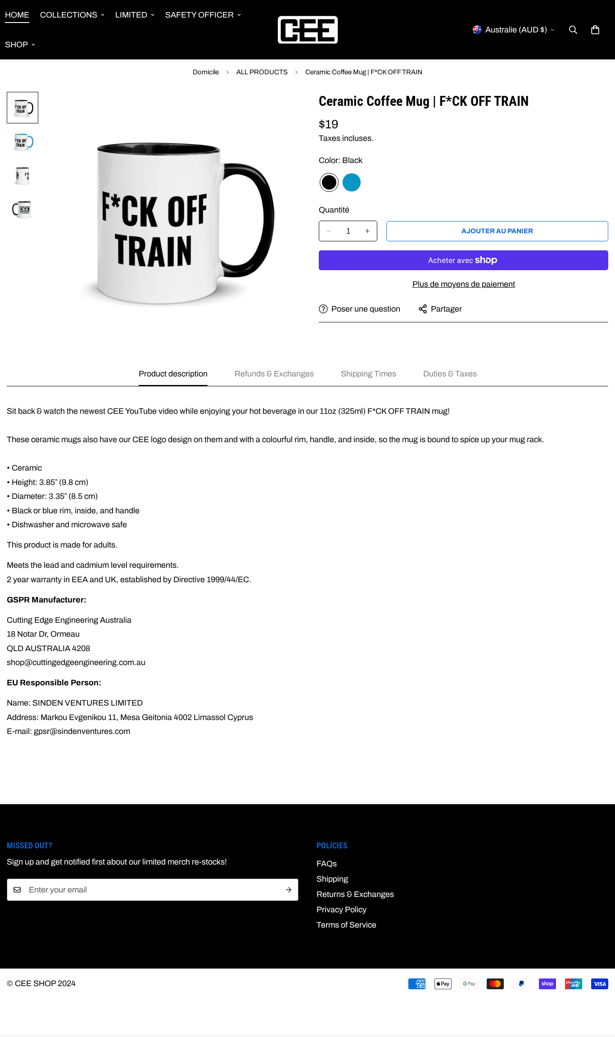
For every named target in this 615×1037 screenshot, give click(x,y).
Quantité (334, 209)
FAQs (327, 863)
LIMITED (131, 14)
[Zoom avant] (277, 111)
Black (329, 182)
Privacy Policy (341, 909)
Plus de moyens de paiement (463, 284)
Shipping (332, 878)
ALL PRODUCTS (262, 72)
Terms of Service (346, 924)
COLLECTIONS (68, 14)
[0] (595, 29)
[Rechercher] (573, 30)
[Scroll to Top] (597, 988)
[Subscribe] (288, 890)
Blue (352, 182)
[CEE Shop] (307, 30)
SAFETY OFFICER (199, 14)
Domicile (206, 72)
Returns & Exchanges (355, 894)
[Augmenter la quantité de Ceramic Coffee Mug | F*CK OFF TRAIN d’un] (367, 231)
